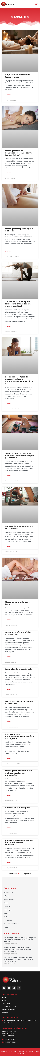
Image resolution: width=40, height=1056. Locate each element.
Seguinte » (27, 873)
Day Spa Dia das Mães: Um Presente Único (17, 76)
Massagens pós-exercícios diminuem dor (18, 633)
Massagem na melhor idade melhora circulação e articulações (18, 773)
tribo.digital (20, 1053)
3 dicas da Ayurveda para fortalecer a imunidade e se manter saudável (18, 303)
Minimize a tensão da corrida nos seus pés (19, 702)
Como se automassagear (17, 807)
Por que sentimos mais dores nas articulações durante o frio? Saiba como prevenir (18, 959)
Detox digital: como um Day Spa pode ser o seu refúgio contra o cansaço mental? (20, 939)
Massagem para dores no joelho (17, 603)
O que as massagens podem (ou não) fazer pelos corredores (19, 842)
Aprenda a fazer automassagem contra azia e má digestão (19, 736)
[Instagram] (14, 988)
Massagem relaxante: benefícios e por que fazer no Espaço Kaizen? (18, 152)
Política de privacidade (22, 1051)
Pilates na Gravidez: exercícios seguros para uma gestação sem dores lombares (18, 949)
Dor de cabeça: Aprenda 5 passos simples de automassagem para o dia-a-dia (20, 380)
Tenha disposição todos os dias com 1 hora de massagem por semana (19, 455)
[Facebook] (4, 988)
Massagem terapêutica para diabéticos (19, 229)
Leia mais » (8, 95)
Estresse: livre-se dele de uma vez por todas (19, 527)
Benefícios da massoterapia (18, 669)
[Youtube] (9, 988)
